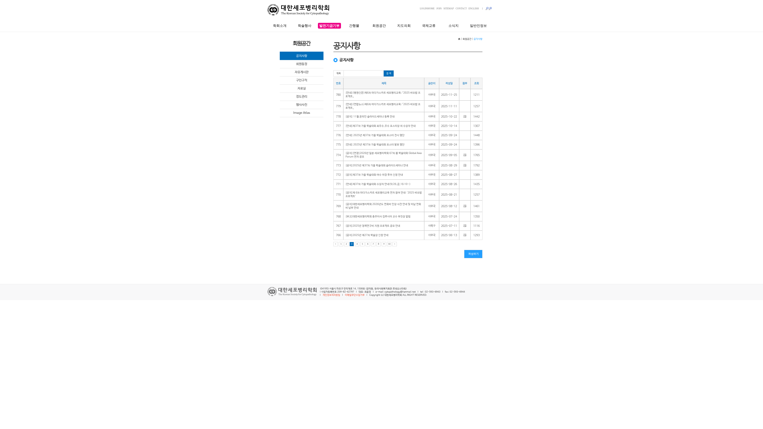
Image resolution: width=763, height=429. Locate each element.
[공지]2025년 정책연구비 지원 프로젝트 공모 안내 (373, 225)
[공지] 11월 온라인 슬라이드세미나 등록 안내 (370, 116)
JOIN (439, 8)
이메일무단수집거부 (355, 295)
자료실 (301, 88)
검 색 (388, 73)
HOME (431, 8)
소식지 (453, 26)
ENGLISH (474, 8)
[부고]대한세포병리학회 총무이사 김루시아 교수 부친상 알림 (378, 216)
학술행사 (304, 26)
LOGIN (423, 8)
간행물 (354, 26)
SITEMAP (448, 8)
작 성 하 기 (473, 254)
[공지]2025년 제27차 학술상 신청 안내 (367, 235)
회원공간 (379, 26)
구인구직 (301, 80)
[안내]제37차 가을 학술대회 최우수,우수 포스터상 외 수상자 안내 (381, 126)
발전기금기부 (329, 26)
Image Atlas (301, 113)
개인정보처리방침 (331, 295)
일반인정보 (478, 26)
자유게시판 (302, 72)
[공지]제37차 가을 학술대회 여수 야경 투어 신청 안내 (374, 174)
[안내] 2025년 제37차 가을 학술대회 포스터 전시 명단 (375, 135)
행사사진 (301, 105)
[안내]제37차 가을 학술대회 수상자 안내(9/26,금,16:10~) (378, 184)
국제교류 (429, 26)
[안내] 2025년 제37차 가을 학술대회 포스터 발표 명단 (375, 144)
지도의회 (404, 26)
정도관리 (301, 97)
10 (389, 244)
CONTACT (461, 8)
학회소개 (280, 26)
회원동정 (301, 64)
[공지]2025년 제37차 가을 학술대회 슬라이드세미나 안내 (377, 165)
